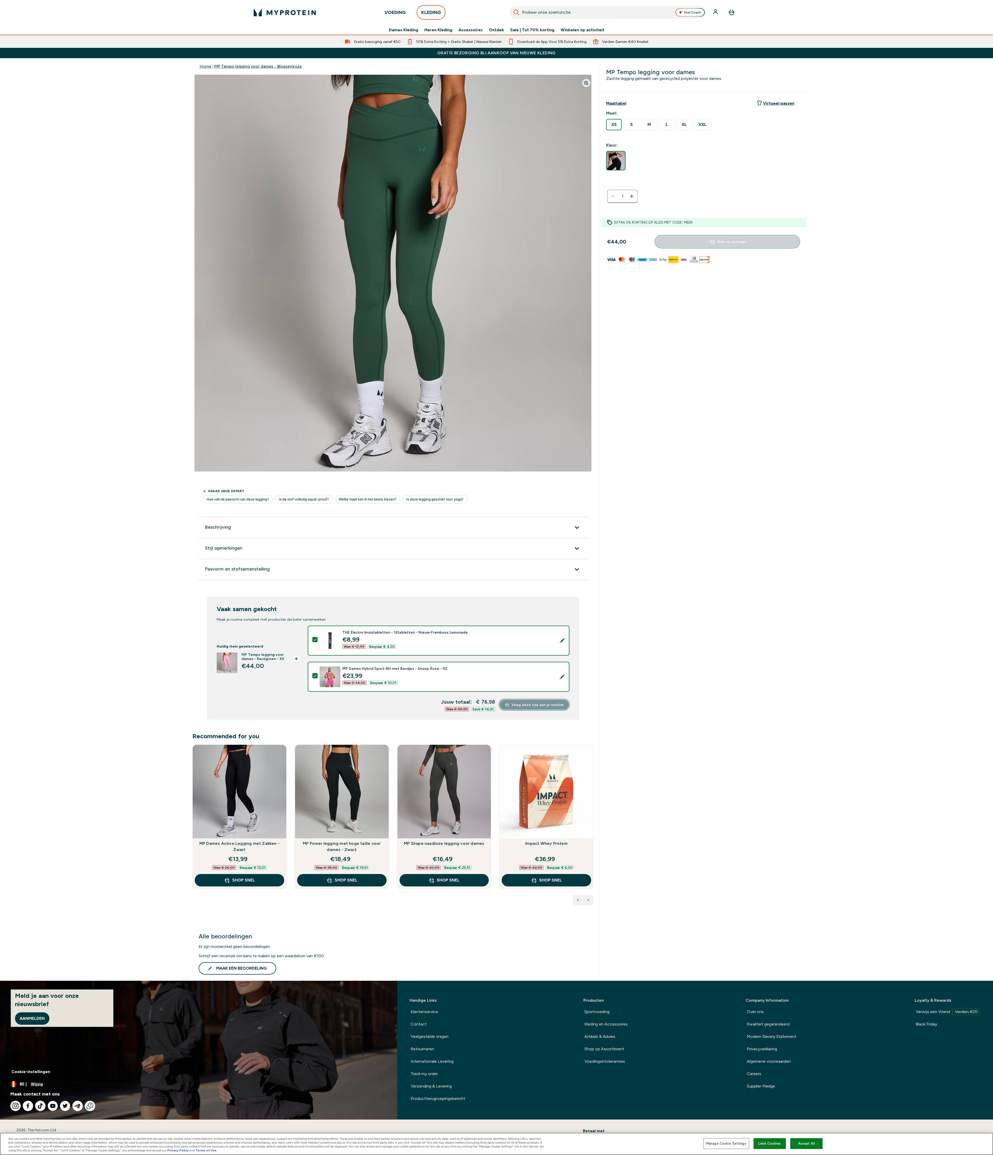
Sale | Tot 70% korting (532, 30)
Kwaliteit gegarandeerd (768, 1024)
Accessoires (470, 30)
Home (205, 66)
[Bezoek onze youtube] (53, 1106)
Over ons (755, 1011)
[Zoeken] (516, 12)
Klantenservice (424, 1011)
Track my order (424, 1074)
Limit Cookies (769, 1143)
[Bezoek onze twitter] (65, 1106)
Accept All (806, 1143)
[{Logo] (285, 12)
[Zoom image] (586, 83)
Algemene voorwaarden (769, 1061)
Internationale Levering (432, 1061)
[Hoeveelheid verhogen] (631, 196)
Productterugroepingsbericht (438, 1098)
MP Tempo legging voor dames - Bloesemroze (258, 66)
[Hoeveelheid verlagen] (613, 196)
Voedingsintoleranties (604, 1061)
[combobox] (608, 12)
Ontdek (496, 30)
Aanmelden (32, 1018)
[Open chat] (90, 1106)
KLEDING (431, 12)
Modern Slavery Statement (771, 1036)
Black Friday (926, 1024)
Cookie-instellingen (30, 1071)
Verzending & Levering (431, 1086)
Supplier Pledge (761, 1086)
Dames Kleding (403, 30)
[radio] (614, 124)
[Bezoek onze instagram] (15, 1106)
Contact (419, 1024)
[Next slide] (592, 828)
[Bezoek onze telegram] (77, 1106)
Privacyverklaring (762, 1049)
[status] (622, 196)
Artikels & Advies (599, 1036)
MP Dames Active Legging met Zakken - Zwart (239, 846)
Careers (754, 1074)
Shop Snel (243, 880)
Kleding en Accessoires (606, 1024)
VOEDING (395, 12)
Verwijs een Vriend (947, 1011)
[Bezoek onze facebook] (28, 1106)
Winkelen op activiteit (582, 30)
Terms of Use (205, 1150)
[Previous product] (578, 900)
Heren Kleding (438, 30)
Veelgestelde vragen (429, 1036)
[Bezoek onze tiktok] (40, 1106)
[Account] (716, 12)
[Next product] (588, 900)
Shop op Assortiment (604, 1049)
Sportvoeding (597, 1011)
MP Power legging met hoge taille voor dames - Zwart (342, 846)
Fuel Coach (692, 12)
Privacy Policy (178, 1150)
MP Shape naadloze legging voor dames (444, 843)
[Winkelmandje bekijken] (731, 12)
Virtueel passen (778, 103)
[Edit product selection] (562, 640)
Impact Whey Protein (546, 843)
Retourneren (422, 1049)
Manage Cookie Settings (726, 1143)
